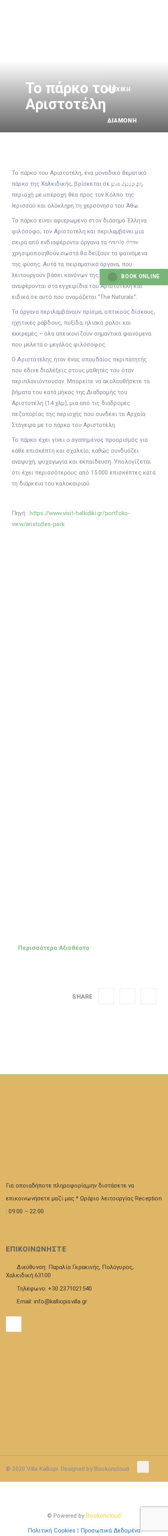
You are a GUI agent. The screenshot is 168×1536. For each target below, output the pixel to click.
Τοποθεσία (125, 183)
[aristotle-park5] (84, 726)
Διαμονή (122, 120)
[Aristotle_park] (84, 606)
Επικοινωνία (127, 214)
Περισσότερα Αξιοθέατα (52, 947)
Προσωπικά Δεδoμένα (110, 1530)
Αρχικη (119, 89)
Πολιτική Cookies (51, 1530)
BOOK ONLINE (140, 276)
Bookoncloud (103, 1515)
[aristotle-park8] (84, 847)
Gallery (121, 151)
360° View (123, 245)
